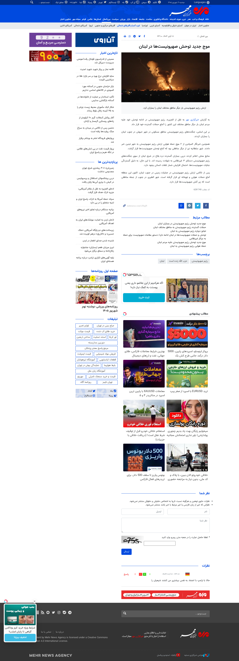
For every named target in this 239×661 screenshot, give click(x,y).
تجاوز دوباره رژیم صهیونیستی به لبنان (188, 231)
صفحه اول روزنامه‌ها (104, 271)
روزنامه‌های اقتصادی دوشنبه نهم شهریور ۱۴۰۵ (99, 308)
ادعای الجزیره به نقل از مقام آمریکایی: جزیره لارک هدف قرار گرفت (96, 190)
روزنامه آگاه (85, 382)
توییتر (100, 2)
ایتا (81, 2)
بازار (128, 19)
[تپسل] (124, 275)
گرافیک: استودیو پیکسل (167, 655)
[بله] (64, 613)
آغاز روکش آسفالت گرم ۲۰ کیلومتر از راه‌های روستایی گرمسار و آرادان (96, 119)
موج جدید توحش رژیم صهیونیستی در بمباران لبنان (182, 224)
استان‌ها (97, 19)
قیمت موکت (84, 331)
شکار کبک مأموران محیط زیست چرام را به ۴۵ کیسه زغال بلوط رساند (95, 109)
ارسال (126, 552)
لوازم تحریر (84, 326)
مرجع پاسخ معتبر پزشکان (96, 348)
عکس (89, 19)
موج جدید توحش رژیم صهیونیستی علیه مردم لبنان (181, 242)
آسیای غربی (155, 25)
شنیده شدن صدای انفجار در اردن (98, 241)
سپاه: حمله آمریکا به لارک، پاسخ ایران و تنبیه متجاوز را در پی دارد (95, 201)
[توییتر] (53, 613)
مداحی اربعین (83, 337)
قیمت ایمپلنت (84, 354)
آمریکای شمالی (80, 25)
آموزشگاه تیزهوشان (86, 360)
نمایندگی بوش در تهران (88, 365)
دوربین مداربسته (96, 343)
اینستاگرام (113, 2)
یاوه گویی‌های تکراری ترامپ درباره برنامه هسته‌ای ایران (95, 259)
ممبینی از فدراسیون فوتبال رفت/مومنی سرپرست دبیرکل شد (95, 61)
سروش (144, 2)
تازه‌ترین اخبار (109, 53)
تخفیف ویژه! (20, 638)
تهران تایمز (107, 382)
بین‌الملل (106, 19)
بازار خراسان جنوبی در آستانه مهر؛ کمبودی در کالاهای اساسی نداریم (98, 88)
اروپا (91, 25)
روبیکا (90, 2)
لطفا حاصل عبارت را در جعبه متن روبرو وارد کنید (186, 537)
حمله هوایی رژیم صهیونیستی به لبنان (188, 246)
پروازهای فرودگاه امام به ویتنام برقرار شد (96, 140)
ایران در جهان (190, 25)
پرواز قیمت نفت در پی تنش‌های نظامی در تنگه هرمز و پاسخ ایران (95, 150)
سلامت (149, 19)
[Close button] (34, 601)
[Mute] (175, 299)
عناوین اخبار (203, 25)
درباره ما (60, 632)
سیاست (115, 19)
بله (123, 2)
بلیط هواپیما (110, 365)
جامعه (142, 19)
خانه (207, 19)
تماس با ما (46, 632)
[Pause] (170, 299)
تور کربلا (113, 337)
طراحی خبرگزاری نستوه (193, 655)
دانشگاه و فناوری (161, 19)
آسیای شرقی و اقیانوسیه (172, 25)
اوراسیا (145, 25)
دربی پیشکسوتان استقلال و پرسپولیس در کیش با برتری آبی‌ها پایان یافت (95, 180)
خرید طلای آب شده (106, 331)
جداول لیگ (59, 2)
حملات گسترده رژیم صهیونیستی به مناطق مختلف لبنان (179, 227)
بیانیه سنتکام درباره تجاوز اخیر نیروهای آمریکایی (95, 211)
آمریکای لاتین (66, 25)
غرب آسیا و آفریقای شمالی (128, 25)
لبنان (162, 261)
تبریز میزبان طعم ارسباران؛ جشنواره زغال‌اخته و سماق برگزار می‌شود (97, 249)
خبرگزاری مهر (192, 120)
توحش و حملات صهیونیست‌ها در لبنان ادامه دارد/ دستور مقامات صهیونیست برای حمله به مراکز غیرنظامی (164, 237)
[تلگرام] (69, 613)
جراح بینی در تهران (105, 326)
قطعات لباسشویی (107, 360)
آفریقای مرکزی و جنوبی (105, 25)
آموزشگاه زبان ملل (96, 371)
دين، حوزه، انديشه (178, 19)
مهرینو (80, 377)
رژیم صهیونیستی (200, 261)
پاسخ (126, 574)
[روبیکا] (48, 613)
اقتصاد (134, 19)
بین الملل (204, 36)
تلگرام (155, 2)
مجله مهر (76, 19)
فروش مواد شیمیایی (106, 354)
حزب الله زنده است (178, 261)
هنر (189, 19)
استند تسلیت (99, 337)
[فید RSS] (42, 613)
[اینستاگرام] (59, 613)
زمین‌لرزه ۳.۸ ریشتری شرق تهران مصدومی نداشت (98, 170)
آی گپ (133, 2)
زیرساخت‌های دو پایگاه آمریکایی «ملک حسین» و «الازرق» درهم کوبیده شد (96, 232)
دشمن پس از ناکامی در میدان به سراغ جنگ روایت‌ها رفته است (95, 129)
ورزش (122, 19)
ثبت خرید (143, 297)
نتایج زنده (74, 2)
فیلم (84, 19)
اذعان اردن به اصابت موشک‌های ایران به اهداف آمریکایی (95, 221)
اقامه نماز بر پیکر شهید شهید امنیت (97, 69)
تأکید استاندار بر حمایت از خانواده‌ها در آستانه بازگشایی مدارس (95, 98)
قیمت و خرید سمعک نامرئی (102, 377)
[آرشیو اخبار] (37, 613)
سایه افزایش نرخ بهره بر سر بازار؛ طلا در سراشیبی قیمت (95, 78)
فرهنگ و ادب (198, 19)
